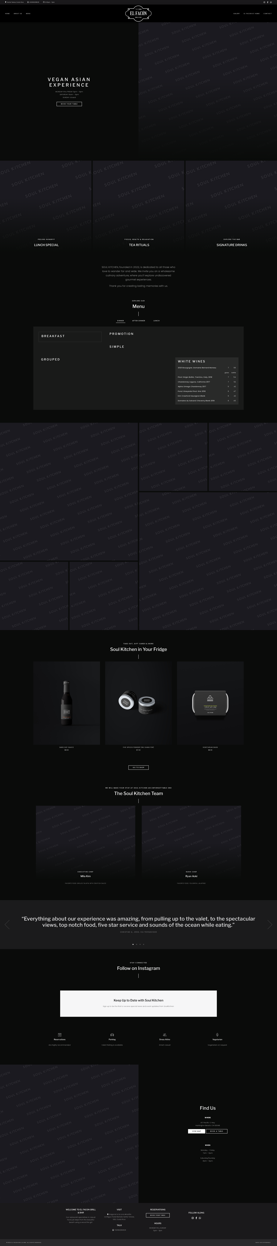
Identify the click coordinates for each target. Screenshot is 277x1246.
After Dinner (138, 321)
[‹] (34, 924)
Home (7, 13)
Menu (28, 13)
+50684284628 (34, 2)
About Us (18, 13)
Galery (237, 13)
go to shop (138, 767)
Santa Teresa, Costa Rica (15, 2)
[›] (242, 924)
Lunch (157, 321)
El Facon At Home (252, 13)
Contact (268, 13)
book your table (157, 1215)
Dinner (120, 321)
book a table (216, 1131)
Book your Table (69, 104)
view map (196, 1131)
